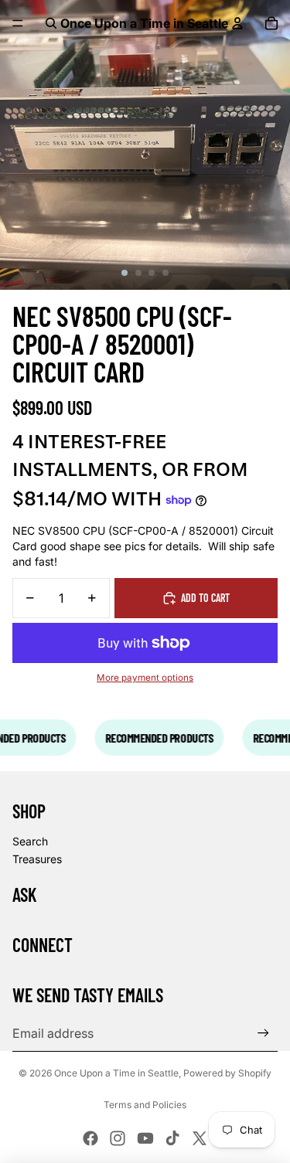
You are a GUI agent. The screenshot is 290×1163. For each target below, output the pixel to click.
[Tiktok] (172, 1138)
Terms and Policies (145, 1104)
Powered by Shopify (227, 1073)
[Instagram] (117, 1138)
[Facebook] (90, 1138)
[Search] (51, 23)
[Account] (237, 23)
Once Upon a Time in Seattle (116, 1073)
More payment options (145, 677)
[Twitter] (199, 1138)
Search (30, 841)
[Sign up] (263, 1032)
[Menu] (18, 23)
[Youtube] (145, 1138)
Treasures (37, 858)
